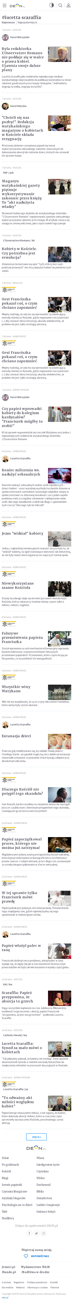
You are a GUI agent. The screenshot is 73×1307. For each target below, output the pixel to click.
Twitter (36, 1233)
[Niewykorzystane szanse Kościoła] (59, 589)
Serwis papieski (12, 1184)
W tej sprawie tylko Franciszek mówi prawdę (19, 897)
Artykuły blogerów (14, 1198)
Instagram (43, 1233)
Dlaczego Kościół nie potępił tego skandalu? (22, 791)
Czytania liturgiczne (14, 1191)
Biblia (40, 1191)
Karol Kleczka (18, 106)
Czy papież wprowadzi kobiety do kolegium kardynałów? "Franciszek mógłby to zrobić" (22, 417)
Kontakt (54, 1282)
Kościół (17, 29)
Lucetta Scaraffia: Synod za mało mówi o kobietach (22, 1047)
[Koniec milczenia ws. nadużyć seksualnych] (59, 475)
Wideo (40, 1178)
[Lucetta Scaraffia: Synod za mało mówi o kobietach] (59, 1049)
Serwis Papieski (21, 389)
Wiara (40, 1158)
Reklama (20, 1287)
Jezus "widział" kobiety (22, 533)
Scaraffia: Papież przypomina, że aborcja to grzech (17, 997)
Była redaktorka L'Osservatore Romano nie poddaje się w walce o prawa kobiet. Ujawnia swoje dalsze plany (23, 59)
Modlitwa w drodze (35, 1272)
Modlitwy (8, 1218)
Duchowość (43, 1184)
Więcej (36, 1137)
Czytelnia (42, 1171)
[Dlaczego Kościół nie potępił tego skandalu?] (59, 795)
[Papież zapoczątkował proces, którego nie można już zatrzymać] (59, 844)
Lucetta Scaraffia (20, 458)
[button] (51, 5)
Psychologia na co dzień (17, 1205)
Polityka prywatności (37, 1282)
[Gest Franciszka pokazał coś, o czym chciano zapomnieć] (59, 304)
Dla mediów (7, 1287)
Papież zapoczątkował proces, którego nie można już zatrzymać (22, 843)
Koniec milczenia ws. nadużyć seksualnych (21, 472)
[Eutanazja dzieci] (59, 741)
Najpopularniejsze (27, 22)
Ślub (4, 1211)
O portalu (6, 1282)
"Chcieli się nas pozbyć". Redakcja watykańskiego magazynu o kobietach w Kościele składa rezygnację (22, 128)
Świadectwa (44, 1198)
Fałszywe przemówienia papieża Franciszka (22, 637)
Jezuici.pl (8, 1267)
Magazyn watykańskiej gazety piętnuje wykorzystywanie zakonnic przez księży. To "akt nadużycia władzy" (22, 194)
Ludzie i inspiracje (48, 1205)
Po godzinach (10, 1164)
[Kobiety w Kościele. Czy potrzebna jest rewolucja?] (59, 254)
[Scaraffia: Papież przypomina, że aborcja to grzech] (59, 998)
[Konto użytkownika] (68, 5)
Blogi (5, 1178)
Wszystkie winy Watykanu (16, 689)
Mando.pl (9, 1272)
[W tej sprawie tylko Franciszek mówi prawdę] (59, 898)
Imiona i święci (45, 1211)
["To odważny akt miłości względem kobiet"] (59, 1103)
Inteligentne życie (48, 1164)
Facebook (29, 1233)
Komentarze (19, 336)
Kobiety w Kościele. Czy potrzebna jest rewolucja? (19, 253)
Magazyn (17, 282)
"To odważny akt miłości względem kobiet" (18, 1102)
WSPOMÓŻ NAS (40, 1256)
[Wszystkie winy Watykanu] (59, 692)
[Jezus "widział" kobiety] (59, 539)
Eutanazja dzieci (16, 736)
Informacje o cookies (37, 1287)
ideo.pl (5, 1297)
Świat (5, 1158)
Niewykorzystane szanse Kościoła (18, 585)
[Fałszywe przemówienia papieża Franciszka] (59, 639)
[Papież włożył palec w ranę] (59, 951)
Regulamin (19, 1282)
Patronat (54, 1287)
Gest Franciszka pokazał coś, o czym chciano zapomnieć (20, 303)
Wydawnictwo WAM (35, 1267)
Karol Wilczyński (19, 37)
